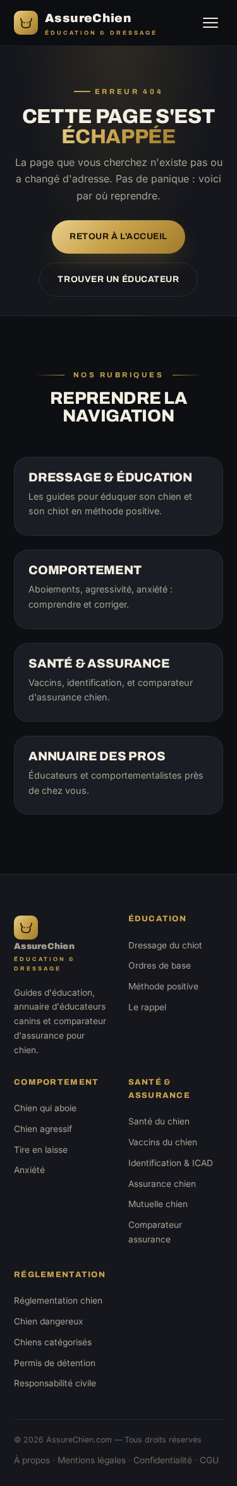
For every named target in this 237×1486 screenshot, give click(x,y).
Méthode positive (163, 986)
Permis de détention (54, 1363)
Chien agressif (43, 1129)
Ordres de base (159, 965)
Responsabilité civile (55, 1383)
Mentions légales (92, 1460)
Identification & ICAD (170, 1163)
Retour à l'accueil (118, 236)
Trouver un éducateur (118, 279)
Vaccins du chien (162, 1142)
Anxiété (29, 1170)
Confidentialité (162, 1460)
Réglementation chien (58, 1300)
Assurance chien (162, 1184)
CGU (209, 1460)
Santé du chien (159, 1121)
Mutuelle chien (158, 1204)
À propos (32, 1460)
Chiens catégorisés (53, 1342)
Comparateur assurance (155, 1232)
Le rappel (147, 1007)
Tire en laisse (41, 1150)
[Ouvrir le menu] (210, 23)
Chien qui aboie (45, 1108)
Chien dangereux (48, 1321)
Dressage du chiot (165, 945)
